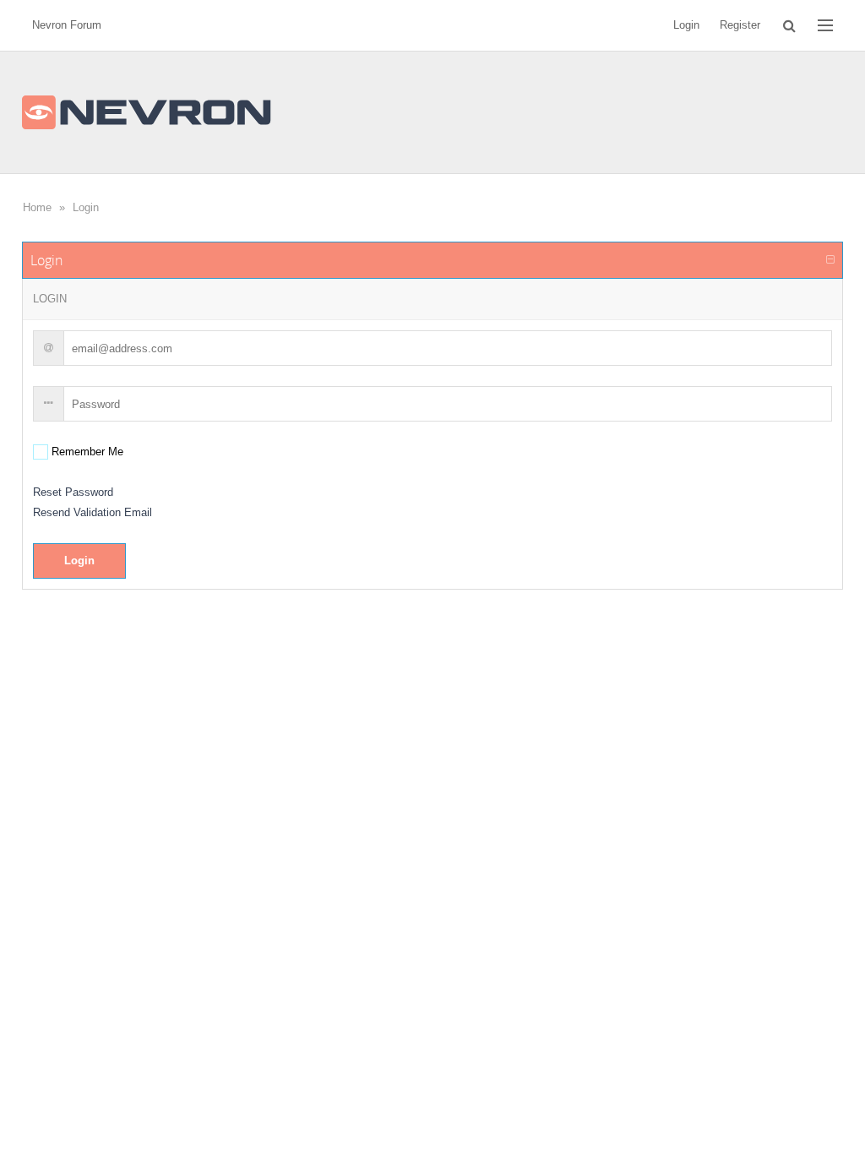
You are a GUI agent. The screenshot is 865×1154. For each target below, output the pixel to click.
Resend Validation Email (92, 512)
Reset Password (73, 492)
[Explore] (825, 25)
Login (86, 207)
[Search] (789, 25)
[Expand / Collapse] (830, 260)
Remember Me (85, 451)
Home (37, 207)
